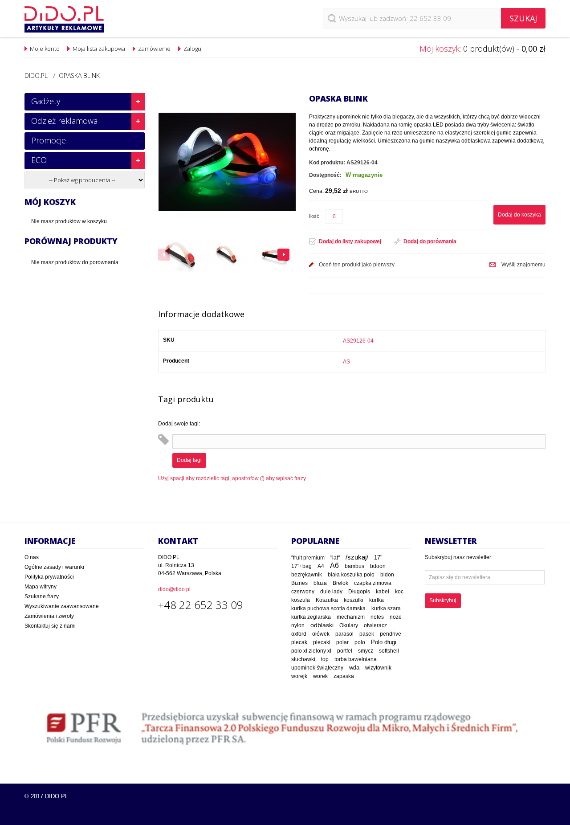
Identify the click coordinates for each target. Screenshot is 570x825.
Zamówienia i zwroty (49, 616)
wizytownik (378, 668)
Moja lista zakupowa (99, 49)
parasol (344, 634)
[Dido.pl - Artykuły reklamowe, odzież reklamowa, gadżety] (64, 19)
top (325, 659)
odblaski (322, 625)
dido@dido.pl (174, 589)
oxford (298, 634)
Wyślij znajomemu (523, 264)
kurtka (376, 600)
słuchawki (303, 659)
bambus (354, 566)
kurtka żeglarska (311, 617)
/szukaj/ (357, 557)
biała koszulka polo (351, 575)
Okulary (348, 625)
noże (396, 617)
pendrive (390, 634)
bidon (387, 575)
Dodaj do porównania (429, 241)
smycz (365, 651)
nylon (298, 625)
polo (359, 642)
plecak (299, 642)
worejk (299, 676)
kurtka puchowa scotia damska (328, 608)
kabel (382, 591)
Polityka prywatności (49, 577)
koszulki (353, 600)
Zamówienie (154, 49)
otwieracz (375, 625)
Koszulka (327, 600)
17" (378, 557)
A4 (321, 566)
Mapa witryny (40, 587)
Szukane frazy (41, 596)
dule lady (331, 591)
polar (342, 642)
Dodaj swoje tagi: (179, 424)
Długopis (359, 591)
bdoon (378, 566)
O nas (31, 557)
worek (320, 676)
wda (354, 668)
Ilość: (315, 216)
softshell (389, 651)
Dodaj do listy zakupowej (350, 241)
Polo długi (383, 642)
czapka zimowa (372, 583)
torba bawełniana (355, 659)
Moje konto (45, 49)
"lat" (335, 558)
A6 (334, 565)
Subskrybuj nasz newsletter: (459, 557)
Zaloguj (193, 49)
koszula (300, 600)
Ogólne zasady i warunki (54, 567)
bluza (320, 583)
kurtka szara (386, 608)
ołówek (321, 634)
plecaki (321, 642)
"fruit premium (308, 558)
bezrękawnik (306, 575)
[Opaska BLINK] (180, 255)
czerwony (302, 591)
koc (399, 591)
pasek (366, 634)
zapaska (344, 676)
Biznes (299, 583)
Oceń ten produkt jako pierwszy (357, 264)
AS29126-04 (358, 341)
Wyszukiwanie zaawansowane (61, 606)
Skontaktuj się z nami (50, 626)
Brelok (340, 583)
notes (377, 617)
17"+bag (301, 566)
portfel (344, 650)
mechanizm (351, 617)
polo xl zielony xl (311, 651)
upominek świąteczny (317, 668)
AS (346, 362)
